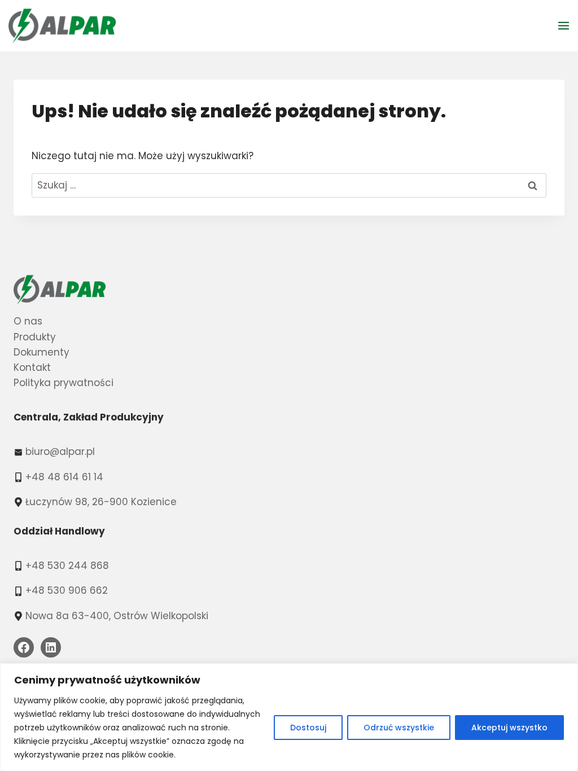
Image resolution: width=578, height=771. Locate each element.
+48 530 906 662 (66, 590)
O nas (28, 321)
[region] (289, 717)
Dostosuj (308, 727)
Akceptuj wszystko (509, 727)
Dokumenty (41, 352)
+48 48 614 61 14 (64, 477)
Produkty (35, 337)
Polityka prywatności (63, 382)
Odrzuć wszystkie (399, 727)
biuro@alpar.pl (60, 451)
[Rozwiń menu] (565, 25)
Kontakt (32, 367)
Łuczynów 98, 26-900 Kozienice (101, 502)
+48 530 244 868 (67, 565)
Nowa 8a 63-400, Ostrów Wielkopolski (116, 616)
